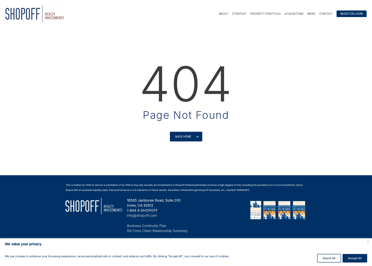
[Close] (368, 241)
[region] (186, 252)
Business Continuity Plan (146, 226)
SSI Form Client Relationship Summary (157, 231)
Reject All (329, 258)
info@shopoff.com (142, 215)
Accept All (355, 258)
